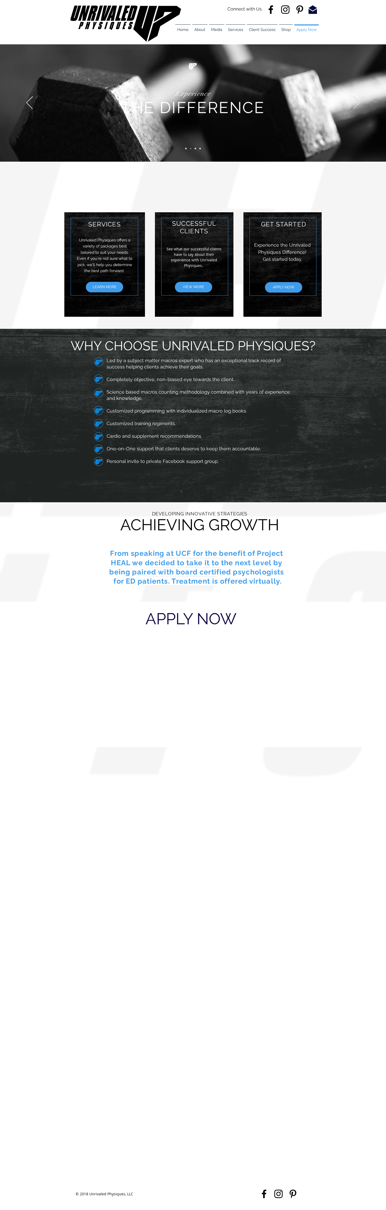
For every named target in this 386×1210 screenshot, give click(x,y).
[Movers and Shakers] (186, 148)
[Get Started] (195, 148)
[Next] (356, 103)
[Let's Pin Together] (299, 9)
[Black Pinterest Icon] (293, 1194)
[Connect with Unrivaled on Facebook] (264, 1194)
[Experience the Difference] (190, 148)
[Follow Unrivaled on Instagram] (285, 9)
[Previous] (29, 103)
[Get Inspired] (200, 148)
